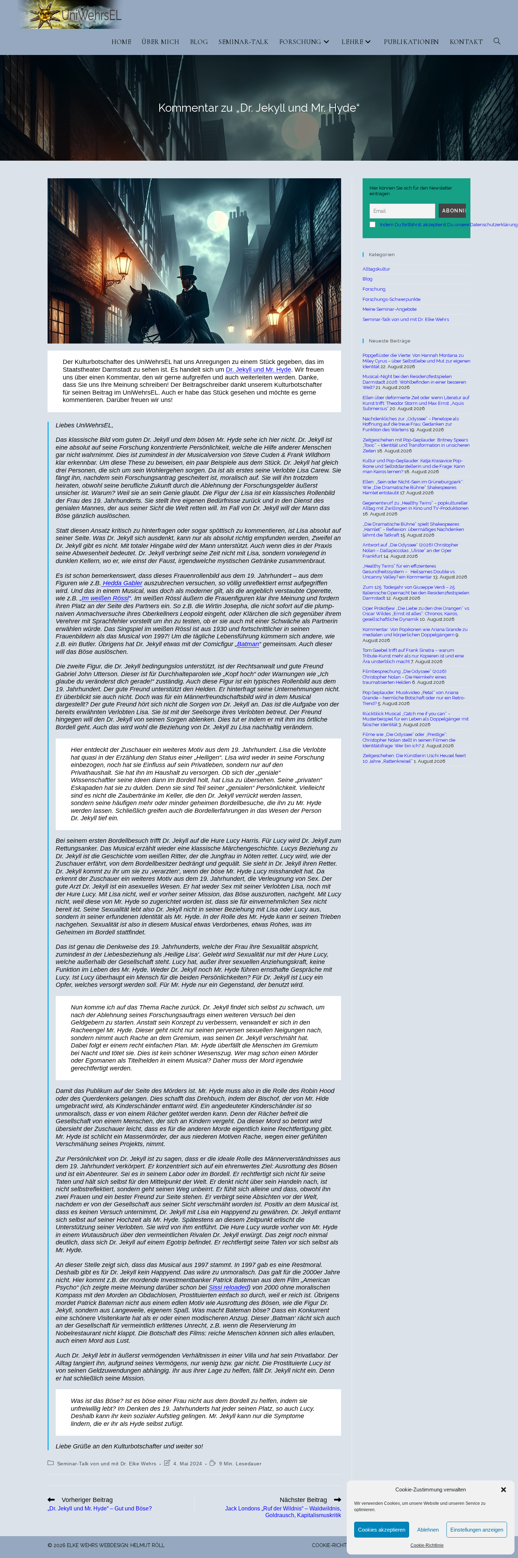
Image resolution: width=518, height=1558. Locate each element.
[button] (503, 1489)
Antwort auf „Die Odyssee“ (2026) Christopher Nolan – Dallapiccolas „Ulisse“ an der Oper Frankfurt (410, 550)
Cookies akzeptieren (381, 1530)
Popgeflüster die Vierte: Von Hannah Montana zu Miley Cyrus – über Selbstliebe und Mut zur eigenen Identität (416, 361)
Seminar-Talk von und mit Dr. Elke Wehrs (106, 1463)
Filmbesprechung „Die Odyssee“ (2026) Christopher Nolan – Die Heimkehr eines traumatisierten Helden (404, 677)
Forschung (374, 289)
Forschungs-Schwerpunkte (391, 299)
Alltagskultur (376, 269)
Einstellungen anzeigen (476, 1530)
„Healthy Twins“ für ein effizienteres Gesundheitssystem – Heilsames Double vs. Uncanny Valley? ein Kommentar (409, 571)
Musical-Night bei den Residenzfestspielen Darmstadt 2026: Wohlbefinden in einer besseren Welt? (414, 382)
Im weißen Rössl (105, 598)
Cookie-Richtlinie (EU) (340, 1545)
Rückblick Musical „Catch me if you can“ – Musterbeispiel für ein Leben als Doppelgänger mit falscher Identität (416, 719)
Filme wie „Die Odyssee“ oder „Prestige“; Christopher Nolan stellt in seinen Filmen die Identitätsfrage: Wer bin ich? (409, 740)
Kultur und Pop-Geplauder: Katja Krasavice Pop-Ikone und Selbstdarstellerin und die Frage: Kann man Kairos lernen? (414, 466)
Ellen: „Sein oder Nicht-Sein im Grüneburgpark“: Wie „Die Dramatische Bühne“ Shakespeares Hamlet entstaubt (413, 487)
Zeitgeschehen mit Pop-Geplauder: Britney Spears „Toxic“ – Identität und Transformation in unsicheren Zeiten (416, 445)
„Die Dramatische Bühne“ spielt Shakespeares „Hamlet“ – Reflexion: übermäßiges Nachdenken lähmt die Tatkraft (413, 529)
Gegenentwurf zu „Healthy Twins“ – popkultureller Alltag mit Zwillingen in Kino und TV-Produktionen (416, 505)
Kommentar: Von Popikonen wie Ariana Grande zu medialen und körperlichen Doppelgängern (415, 632)
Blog (367, 279)
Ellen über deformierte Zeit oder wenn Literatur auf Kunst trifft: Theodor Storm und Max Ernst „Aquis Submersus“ (416, 403)
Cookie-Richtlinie (427, 1545)
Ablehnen (428, 1530)
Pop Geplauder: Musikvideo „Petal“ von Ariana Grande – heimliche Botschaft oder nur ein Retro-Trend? (414, 698)
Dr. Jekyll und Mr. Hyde (258, 369)
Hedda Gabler (121, 583)
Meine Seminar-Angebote (390, 309)
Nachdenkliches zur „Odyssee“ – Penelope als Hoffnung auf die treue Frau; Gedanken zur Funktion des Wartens (411, 424)
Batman (248, 644)
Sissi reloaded (228, 1287)
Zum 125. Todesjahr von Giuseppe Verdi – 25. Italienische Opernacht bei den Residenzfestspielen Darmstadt (416, 593)
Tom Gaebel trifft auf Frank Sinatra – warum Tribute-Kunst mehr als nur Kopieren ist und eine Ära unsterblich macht (413, 656)
